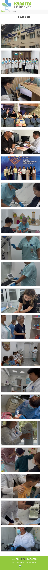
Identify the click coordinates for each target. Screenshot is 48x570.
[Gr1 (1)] (20, 36)
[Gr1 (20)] (20, 300)
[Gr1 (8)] (20, 380)
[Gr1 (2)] (20, 168)
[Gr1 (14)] (20, 539)
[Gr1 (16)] (20, 195)
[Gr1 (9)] (20, 406)
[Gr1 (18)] (20, 247)
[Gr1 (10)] (20, 433)
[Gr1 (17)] (20, 221)
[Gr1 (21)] (20, 89)
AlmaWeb (33, 562)
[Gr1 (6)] (20, 327)
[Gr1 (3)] (20, 62)
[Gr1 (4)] (20, 115)
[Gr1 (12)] (20, 486)
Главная (4, 11)
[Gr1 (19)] (20, 274)
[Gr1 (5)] (20, 142)
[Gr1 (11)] (20, 459)
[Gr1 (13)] (20, 512)
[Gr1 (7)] (20, 353)
